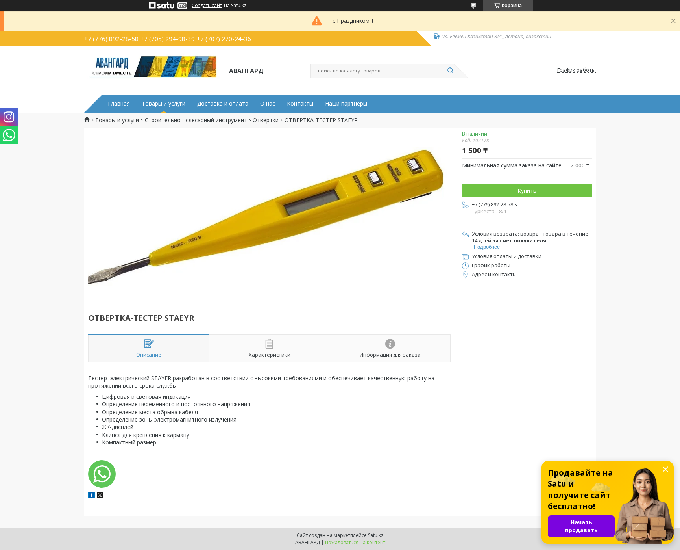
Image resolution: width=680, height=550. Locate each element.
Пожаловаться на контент (355, 542)
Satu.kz (375, 535)
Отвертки (266, 120)
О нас (267, 103)
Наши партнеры (346, 103)
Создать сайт (207, 5)
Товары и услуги (163, 103)
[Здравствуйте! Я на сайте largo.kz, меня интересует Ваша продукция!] (102, 474)
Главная (119, 103)
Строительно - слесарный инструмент (196, 120)
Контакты (300, 103)
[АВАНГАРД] (153, 70)
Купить (526, 190)
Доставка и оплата (222, 103)
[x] (100, 496)
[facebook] (91, 496)
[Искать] (450, 71)
